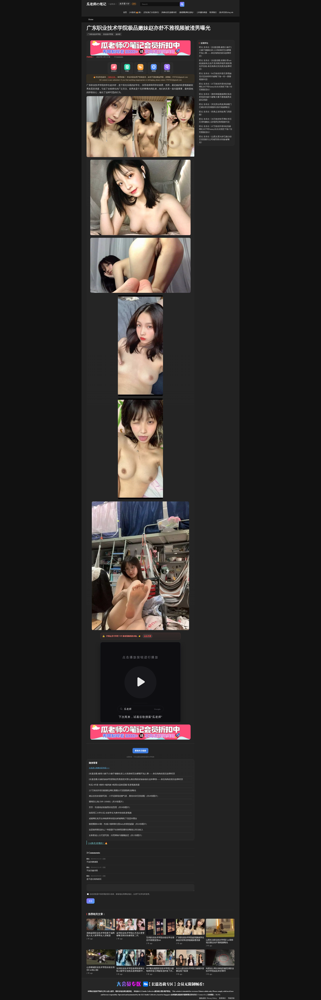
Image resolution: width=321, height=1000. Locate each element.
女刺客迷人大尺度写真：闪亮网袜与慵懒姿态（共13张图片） (116, 835)
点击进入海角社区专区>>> (99, 768)
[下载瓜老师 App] (134, 4)
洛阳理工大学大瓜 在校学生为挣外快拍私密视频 (110, 813)
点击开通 (147, 636)
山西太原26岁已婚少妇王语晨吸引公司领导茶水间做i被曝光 (215, 139)
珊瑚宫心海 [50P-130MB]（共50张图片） (107, 802)
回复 (104, 859)
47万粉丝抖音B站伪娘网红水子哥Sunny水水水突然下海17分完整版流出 (215, 87)
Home (90, 19)
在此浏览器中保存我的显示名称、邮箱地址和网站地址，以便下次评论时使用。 (120, 894)
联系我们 (213, 12)
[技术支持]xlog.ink (226, 12)
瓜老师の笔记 (96, 4)
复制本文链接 (140, 751)
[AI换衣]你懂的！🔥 (97, 843)
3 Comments (118, 57)
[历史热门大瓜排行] (151, 12)
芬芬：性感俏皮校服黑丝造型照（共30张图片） (110, 807)
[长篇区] (127, 68)
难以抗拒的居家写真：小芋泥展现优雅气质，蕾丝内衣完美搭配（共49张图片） (124, 796)
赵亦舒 (118, 34)
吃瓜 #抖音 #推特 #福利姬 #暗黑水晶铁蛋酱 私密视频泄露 (114, 785)
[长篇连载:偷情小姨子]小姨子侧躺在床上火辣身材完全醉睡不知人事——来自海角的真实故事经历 (132, 774)
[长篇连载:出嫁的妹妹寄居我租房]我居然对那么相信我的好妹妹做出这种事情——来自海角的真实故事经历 (136, 779)
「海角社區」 (111, 77)
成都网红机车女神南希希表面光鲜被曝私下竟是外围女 (113, 818)
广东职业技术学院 (94, 34)
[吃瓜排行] (114, 68)
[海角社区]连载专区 (169, 12)
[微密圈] (154, 68)
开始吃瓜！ (90, 57)
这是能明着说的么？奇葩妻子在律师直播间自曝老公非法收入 (116, 830)
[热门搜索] (167, 68)
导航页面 (231, 998)
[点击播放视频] (140, 682)
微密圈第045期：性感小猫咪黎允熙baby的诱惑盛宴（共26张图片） (118, 824)
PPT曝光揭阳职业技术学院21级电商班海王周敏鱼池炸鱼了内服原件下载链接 (160, 971)
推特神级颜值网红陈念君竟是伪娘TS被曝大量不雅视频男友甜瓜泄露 (215, 97)
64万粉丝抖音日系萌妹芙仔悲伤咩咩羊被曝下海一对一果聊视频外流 (215, 76)
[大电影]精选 (202, 12)
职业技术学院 (108, 34)
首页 (125, 12)
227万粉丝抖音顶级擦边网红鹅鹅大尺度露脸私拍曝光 (112, 790)
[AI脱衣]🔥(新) (135, 12)
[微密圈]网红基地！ (186, 12)
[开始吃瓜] (140, 68)
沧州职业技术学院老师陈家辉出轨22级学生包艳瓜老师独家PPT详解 (130, 971)
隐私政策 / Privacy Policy (208, 998)
